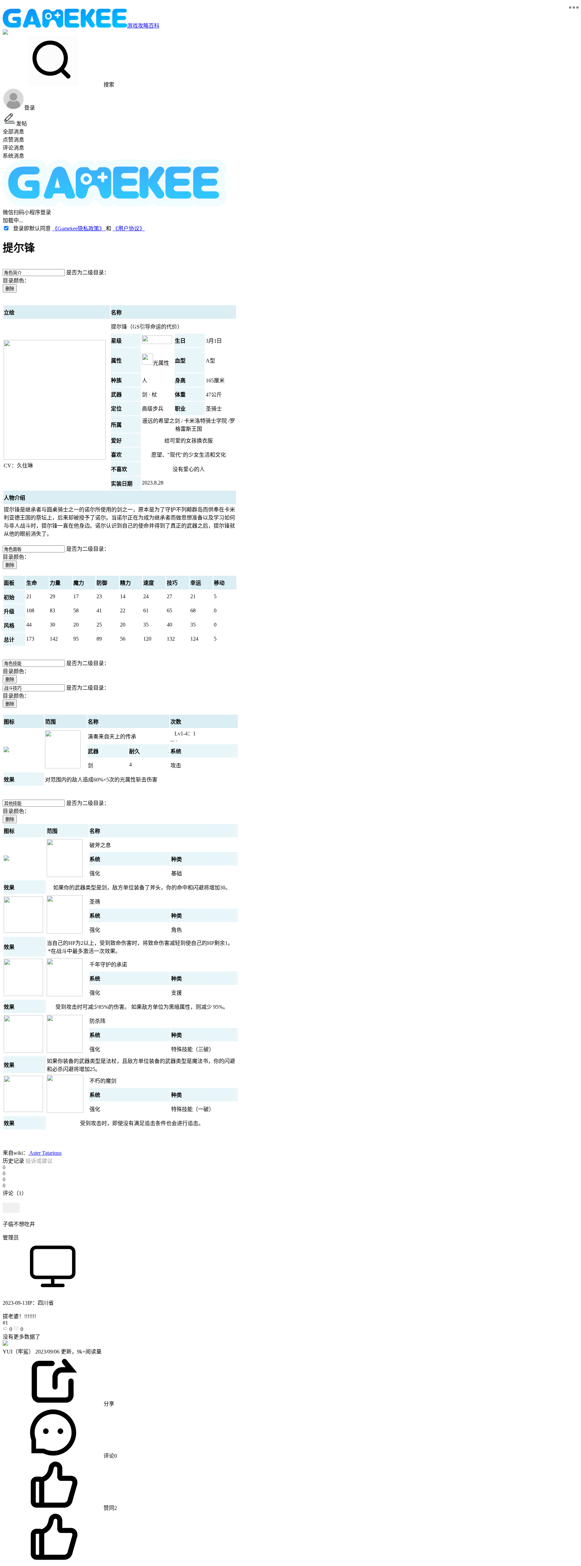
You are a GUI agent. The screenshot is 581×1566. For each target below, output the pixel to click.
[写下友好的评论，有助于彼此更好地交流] (156, 1200)
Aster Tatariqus (45, 1153)
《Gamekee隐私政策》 (79, 228)
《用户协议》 (129, 228)
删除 (9, 288)
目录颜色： (16, 280)
